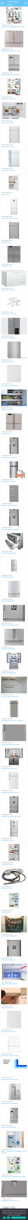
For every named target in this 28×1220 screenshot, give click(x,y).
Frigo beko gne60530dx (8, 553)
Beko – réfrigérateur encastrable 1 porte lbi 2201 (13, 1152)
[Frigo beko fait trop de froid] (14, 1043)
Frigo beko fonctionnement (9, 1079)
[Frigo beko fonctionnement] (14, 1067)
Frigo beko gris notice (8, 481)
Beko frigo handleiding (8, 338)
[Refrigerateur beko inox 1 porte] (14, 39)
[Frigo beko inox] (14, 230)
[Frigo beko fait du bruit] (14, 1019)
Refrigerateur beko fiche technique (12, 720)
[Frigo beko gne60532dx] (14, 661)
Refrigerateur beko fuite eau (10, 792)
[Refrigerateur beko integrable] (14, 63)
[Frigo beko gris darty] (14, 589)
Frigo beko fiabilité (7, 864)
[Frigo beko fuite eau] (14, 996)
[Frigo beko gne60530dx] (14, 541)
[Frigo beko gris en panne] (14, 445)
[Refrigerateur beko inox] (14, 86)
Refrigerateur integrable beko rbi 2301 (13, 27)
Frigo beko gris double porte (10, 625)
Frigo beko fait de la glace (9, 984)
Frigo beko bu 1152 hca (8, 314)
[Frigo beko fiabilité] (14, 852)
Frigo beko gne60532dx (8, 673)
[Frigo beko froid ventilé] (14, 1115)
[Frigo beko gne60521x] (14, 637)
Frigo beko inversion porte (9, 218)
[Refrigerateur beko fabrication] (14, 732)
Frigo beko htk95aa (7, 409)
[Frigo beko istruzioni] (14, 134)
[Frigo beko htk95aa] (14, 397)
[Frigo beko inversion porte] (14, 206)
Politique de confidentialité (18, 1217)
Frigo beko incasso (7, 122)
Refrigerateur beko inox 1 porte (11, 51)
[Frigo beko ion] (14, 182)
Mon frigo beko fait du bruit (9, 696)
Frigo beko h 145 (6, 266)
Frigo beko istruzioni (7, 146)
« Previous (5, 1208)
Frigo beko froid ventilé (8, 1127)
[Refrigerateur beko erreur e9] (14, 1188)
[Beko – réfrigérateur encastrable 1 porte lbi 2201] (14, 1139)
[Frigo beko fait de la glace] (14, 972)
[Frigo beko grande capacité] (14, 517)
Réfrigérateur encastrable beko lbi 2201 (13, 1177)
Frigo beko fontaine (7, 840)
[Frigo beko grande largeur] (14, 493)
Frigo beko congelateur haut (10, 386)
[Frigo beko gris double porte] (14, 613)
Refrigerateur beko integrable (10, 74)
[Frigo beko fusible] (14, 876)
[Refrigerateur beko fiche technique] (14, 708)
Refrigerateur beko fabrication (10, 744)
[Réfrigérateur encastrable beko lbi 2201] (14, 1165)
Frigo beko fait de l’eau (8, 960)
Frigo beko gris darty (7, 601)
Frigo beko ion (5, 194)
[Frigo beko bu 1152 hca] (14, 302)
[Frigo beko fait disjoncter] (14, 924)
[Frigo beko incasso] (14, 110)
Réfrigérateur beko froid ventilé (11, 816)
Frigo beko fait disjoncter (9, 936)
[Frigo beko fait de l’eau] (14, 948)
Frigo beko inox (6, 242)
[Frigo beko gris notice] (14, 469)
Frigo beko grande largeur (9, 505)
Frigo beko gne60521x (8, 649)
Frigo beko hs (5, 433)
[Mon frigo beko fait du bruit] (14, 685)
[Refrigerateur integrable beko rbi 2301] (14, 15)
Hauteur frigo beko (7, 362)
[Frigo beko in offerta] (14, 158)
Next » (13, 1208)
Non (8, 1217)
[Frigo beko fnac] (14, 900)
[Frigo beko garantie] (14, 565)
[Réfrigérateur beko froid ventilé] (14, 804)
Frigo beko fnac (6, 912)
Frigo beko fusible (6, 888)
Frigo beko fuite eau (7, 1008)
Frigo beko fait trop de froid (9, 1055)
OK (4, 1217)
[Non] (26, 1214)
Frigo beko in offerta (7, 170)
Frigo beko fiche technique (9, 1103)
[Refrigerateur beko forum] (14, 756)
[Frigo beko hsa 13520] (14, 278)
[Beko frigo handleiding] (14, 326)
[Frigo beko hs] (14, 421)
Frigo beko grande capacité (9, 529)
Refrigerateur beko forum (9, 768)
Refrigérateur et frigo (7, 25)
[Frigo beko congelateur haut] (14, 374)
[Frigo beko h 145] (14, 254)
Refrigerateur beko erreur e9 (10, 1201)
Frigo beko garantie (7, 577)
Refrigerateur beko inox (8, 98)
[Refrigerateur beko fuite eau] (14, 780)
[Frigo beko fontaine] (14, 828)
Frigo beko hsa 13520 (8, 290)
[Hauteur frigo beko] (14, 350)
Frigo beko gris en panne (9, 457)
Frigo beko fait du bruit (8, 1031)
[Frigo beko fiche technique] (14, 1091)
